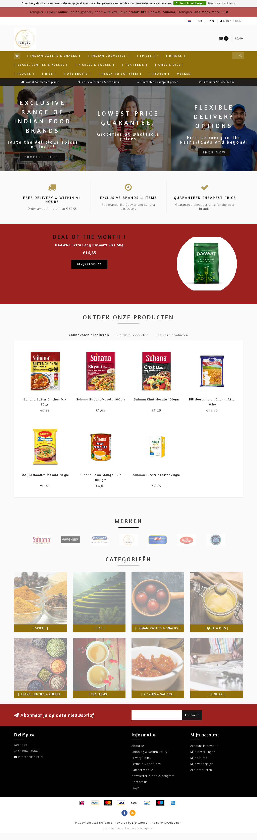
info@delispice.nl (30, 757)
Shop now (214, 152)
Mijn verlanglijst (201, 764)
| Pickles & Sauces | (95, 65)
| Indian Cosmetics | (109, 55)
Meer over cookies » (221, 3)
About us (138, 746)
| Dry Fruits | (77, 74)
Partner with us (143, 770)
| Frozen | (159, 74)
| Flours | (24, 74)
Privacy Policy (141, 758)
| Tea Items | (135, 65)
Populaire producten (172, 335)
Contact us (140, 782)
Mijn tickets (198, 758)
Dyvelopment (173, 822)
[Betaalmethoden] (82, 803)
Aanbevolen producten (88, 335)
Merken (184, 74)
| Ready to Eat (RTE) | (120, 74)
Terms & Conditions (146, 764)
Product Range (42, 157)
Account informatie (204, 746)
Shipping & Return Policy (149, 752)
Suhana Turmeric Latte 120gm (156, 475)
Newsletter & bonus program (153, 776)
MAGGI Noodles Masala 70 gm (45, 475)
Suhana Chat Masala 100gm (156, 399)
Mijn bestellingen (202, 752)
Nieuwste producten (132, 335)
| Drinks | (176, 55)
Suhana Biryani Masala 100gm (100, 399)
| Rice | (49, 74)
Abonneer (192, 715)
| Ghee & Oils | (169, 65)
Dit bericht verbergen (190, 3)
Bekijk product (89, 264)
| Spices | (146, 55)
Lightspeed (140, 822)
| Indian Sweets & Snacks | (54, 55)
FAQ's (136, 788)
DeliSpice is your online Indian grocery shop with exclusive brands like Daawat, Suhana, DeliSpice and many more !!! (126, 12)
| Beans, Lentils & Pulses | (41, 65)
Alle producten (201, 770)
